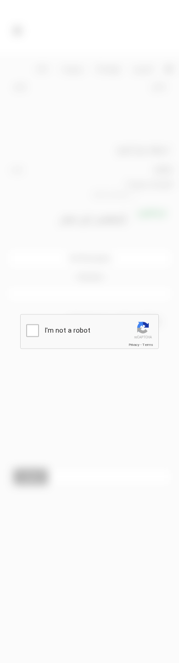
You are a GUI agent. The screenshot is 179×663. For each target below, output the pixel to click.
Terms (147, 345)
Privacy (134, 345)
